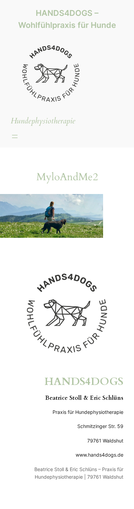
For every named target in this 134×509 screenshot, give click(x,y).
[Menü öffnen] (15, 136)
